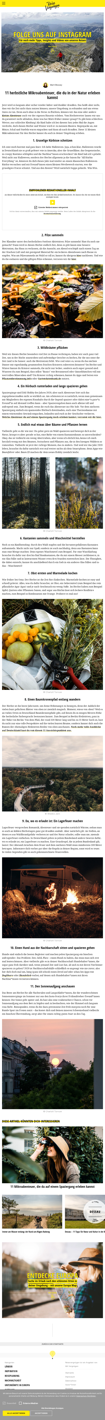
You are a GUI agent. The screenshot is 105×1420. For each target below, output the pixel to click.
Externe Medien (30, 1403)
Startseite (69, 1373)
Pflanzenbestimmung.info (17, 378)
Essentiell (11, 1403)
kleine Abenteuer (12, 115)
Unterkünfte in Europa (17, 1385)
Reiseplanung (12, 1375)
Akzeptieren (41, 1413)
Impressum (70, 1377)
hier (79, 255)
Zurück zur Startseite (52, 1344)
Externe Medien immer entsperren (53, 207)
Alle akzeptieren (16, 1413)
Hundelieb (25, 975)
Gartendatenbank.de (49, 378)
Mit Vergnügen (71, 1366)
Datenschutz (70, 1381)
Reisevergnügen (52, 6)
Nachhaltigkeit (13, 1380)
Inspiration (11, 1371)
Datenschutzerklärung (52, 214)
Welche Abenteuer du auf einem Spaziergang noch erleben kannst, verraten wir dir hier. (52, 417)
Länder (8, 1366)
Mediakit (69, 1389)
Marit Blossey (55, 85)
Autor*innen (70, 1385)
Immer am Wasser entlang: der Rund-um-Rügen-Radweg (26, 1231)
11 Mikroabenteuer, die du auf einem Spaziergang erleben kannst (52, 1186)
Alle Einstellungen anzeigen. (52, 1408)
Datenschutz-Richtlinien (86, 1396)
